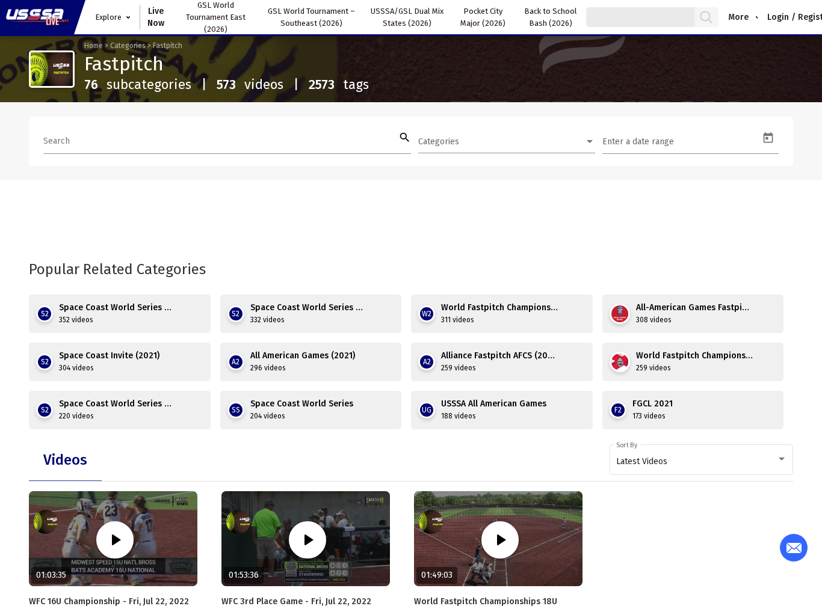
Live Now (155, 17)
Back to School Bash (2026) (550, 17)
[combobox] (506, 142)
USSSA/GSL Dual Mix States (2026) (407, 17)
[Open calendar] (768, 137)
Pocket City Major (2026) (482, 17)
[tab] (65, 460)
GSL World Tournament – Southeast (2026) (311, 17)
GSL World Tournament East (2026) (216, 17)
